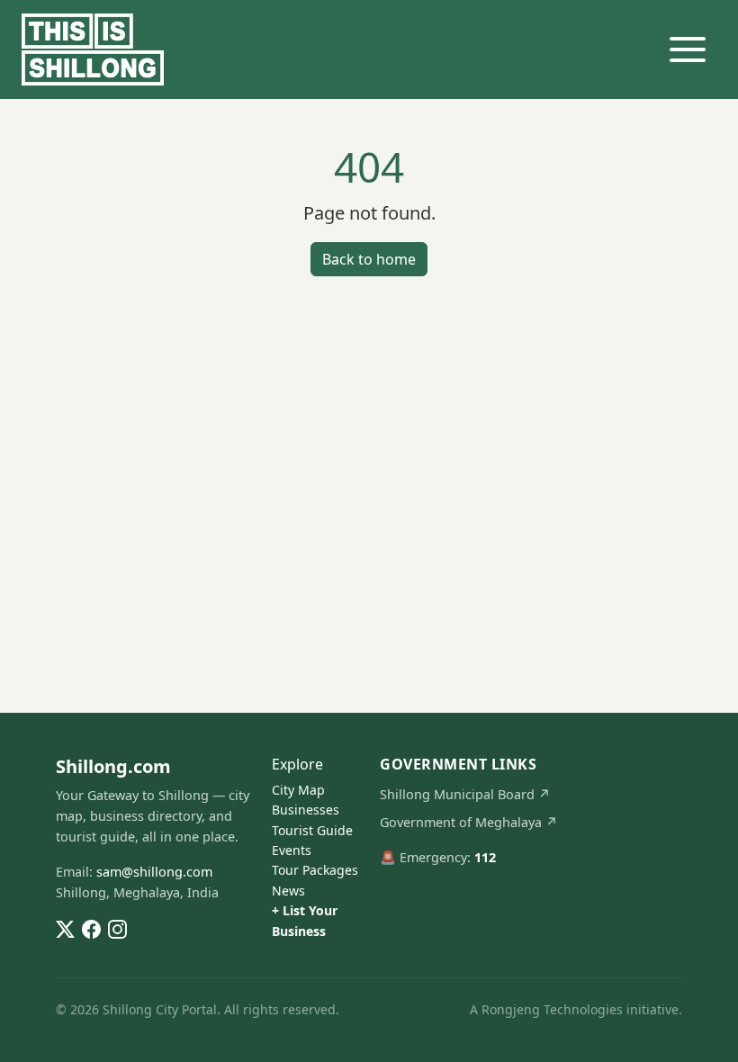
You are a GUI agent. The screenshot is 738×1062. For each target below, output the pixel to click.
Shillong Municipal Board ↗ (465, 794)
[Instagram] (117, 928)
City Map (298, 789)
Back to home (369, 259)
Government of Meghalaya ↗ (469, 822)
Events (291, 850)
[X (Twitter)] (65, 928)
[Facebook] (91, 928)
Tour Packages (315, 869)
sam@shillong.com (154, 871)
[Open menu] (687, 49)
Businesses (305, 809)
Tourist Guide (312, 830)
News (288, 890)
